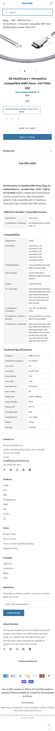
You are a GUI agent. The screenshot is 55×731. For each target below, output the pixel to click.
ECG (5, 490)
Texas (51, 707)
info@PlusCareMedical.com (16, 460)
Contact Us (8, 568)
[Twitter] (11, 469)
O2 (4, 518)
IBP (4, 509)
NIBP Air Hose (24, 20)
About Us (7, 563)
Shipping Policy (10, 548)
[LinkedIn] (30, 469)
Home (5, 20)
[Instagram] (17, 469)
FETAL (6, 513)
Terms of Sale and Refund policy (18, 543)
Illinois (33, 710)
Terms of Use (9, 538)
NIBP (13, 20)
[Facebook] (4, 469)
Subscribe (13, 613)
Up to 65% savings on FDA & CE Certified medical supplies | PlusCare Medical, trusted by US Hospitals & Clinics (27, 692)
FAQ (5, 577)
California (43, 707)
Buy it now (27, 137)
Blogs (5, 573)
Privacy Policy (9, 534)
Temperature (9, 499)
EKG (5, 494)
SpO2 (5, 485)
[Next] (35, 70)
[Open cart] (51, 3)
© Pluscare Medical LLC (27, 661)
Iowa (39, 710)
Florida (26, 710)
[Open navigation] (3, 3)
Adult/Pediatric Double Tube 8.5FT (21, 110)
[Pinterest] (23, 469)
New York (18, 710)
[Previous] (19, 70)
